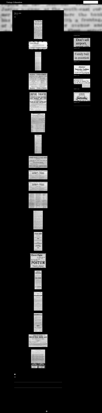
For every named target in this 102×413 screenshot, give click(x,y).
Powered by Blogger (51, 411)
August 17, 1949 (76, 88)
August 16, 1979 (76, 102)
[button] (15, 17)
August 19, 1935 (76, 75)
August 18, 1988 (77, 48)
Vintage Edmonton (14, 2)
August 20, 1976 (76, 61)
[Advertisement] (38, 399)
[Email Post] (15, 374)
